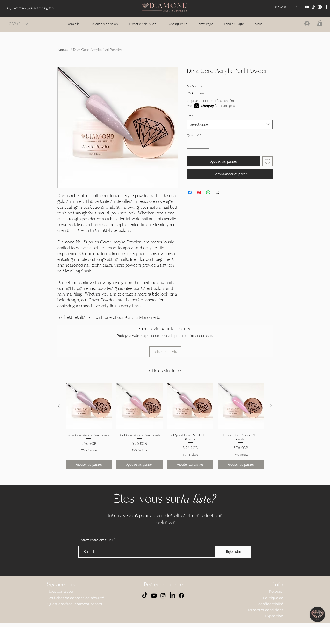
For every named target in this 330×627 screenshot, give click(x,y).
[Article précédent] (59, 406)
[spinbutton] (198, 144)
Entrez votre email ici (96, 540)
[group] (165, 426)
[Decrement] (190, 144)
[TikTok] (313, 7)
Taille (191, 115)
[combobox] (230, 124)
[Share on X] (217, 192)
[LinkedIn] (172, 595)
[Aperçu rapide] (89, 406)
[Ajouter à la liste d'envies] (267, 161)
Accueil (63, 49)
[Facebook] (326, 7)
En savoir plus (225, 105)
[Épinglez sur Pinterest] (199, 192)
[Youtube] (306, 7)
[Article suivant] (271, 406)
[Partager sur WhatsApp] (208, 192)
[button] (18, 24)
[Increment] (205, 144)
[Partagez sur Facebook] (190, 192)
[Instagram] (319, 7)
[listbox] (18, 24)
